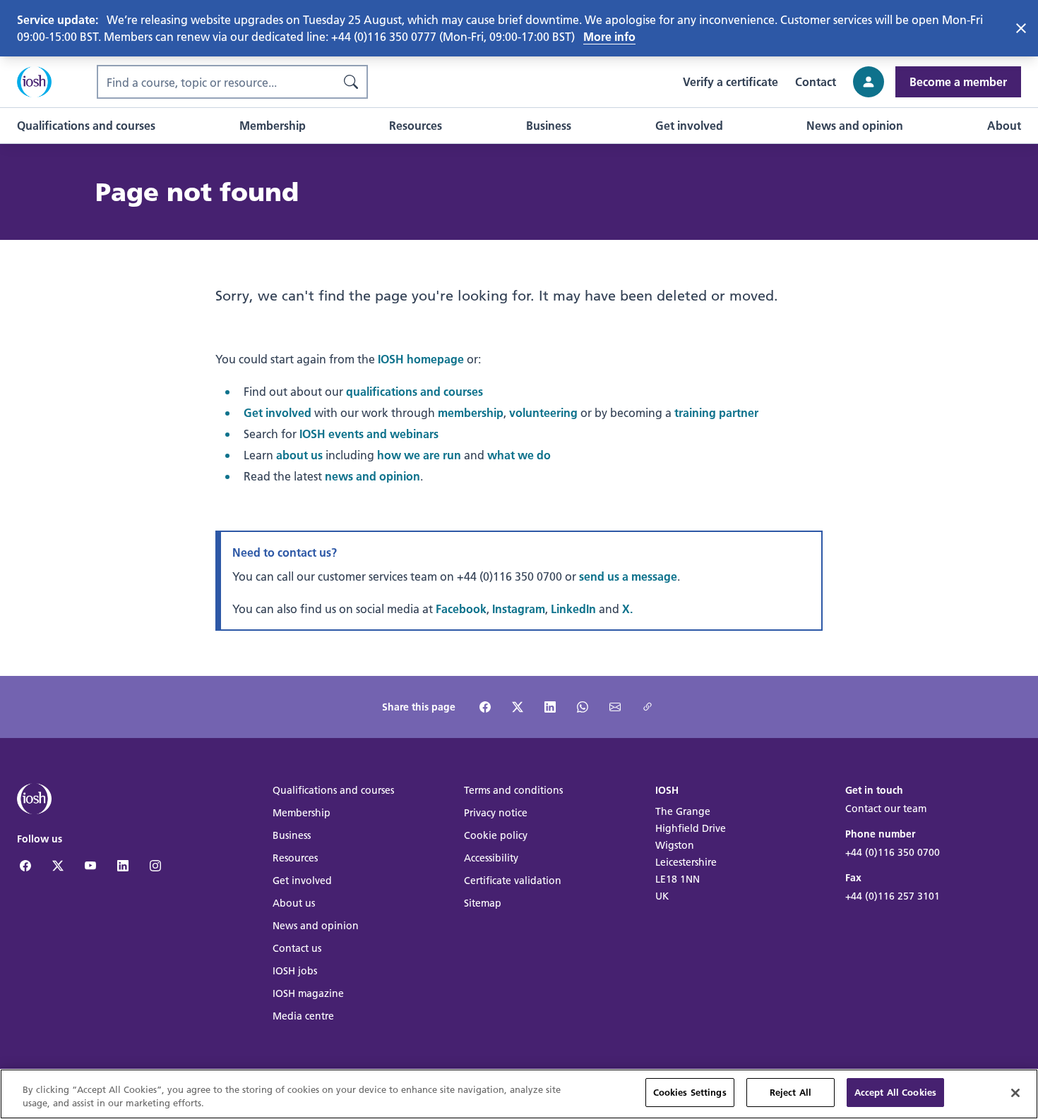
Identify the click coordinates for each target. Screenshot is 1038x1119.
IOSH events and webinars (369, 433)
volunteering (543, 412)
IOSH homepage (421, 358)
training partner (716, 412)
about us (299, 454)
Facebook (461, 608)
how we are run (419, 454)
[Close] (1015, 1092)
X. (627, 608)
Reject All (790, 1092)
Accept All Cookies (895, 1092)
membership (470, 412)
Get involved (277, 412)
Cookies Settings (690, 1092)
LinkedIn (573, 608)
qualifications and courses (414, 391)
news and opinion (372, 475)
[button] (86, 125)
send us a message (628, 576)
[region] (519, 1094)
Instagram (518, 608)
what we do (519, 454)
